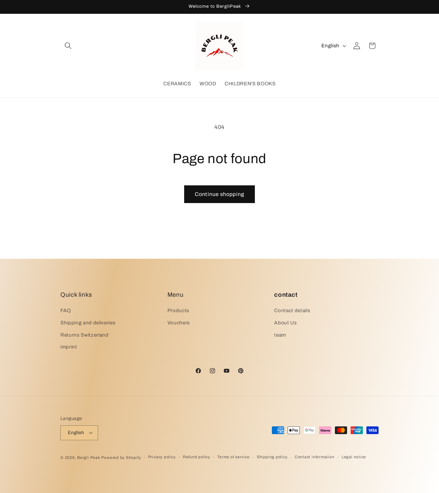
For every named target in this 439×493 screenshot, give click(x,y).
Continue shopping (219, 194)
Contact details (292, 310)
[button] (68, 45)
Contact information (315, 457)
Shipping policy (272, 457)
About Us (285, 322)
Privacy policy (162, 457)
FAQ (65, 310)
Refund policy (196, 457)
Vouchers (178, 322)
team (280, 335)
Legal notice (354, 457)
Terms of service (233, 457)
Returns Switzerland (84, 335)
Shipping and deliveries (87, 322)
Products (178, 310)
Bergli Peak (88, 457)
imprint (68, 346)
